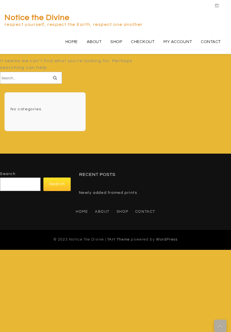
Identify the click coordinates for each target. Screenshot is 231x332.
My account (177, 42)
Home (71, 42)
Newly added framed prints (108, 193)
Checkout (142, 42)
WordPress (166, 239)
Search (8, 174)
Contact (211, 42)
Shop (116, 42)
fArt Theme (119, 239)
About (94, 42)
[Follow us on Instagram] (217, 4)
